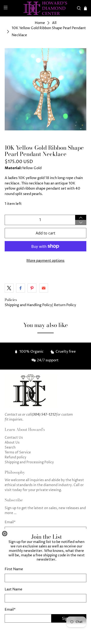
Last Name (13, 589)
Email (10, 609)
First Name (14, 569)
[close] (4, 533)
